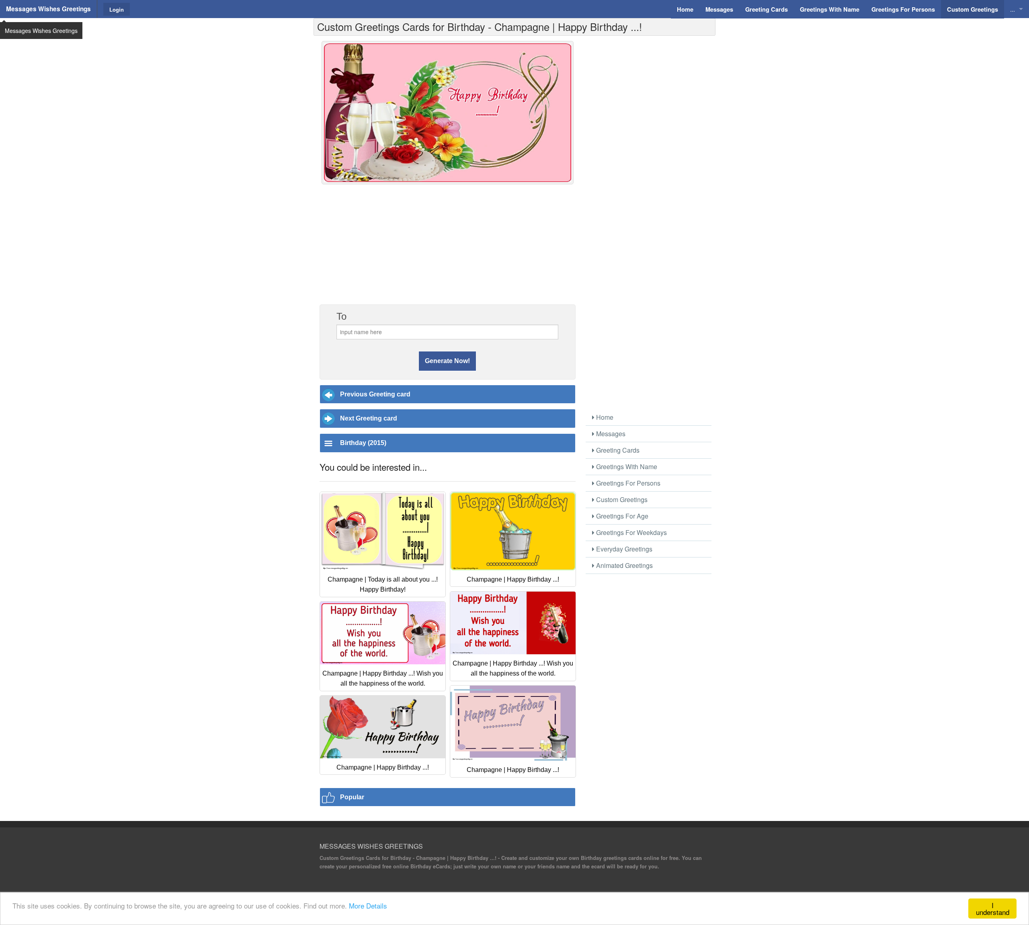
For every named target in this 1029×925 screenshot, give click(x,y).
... (1012, 9)
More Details (368, 905)
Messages (609, 433)
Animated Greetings (623, 565)
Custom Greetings (621, 499)
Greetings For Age (621, 516)
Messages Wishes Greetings (48, 8)
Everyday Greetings (623, 548)
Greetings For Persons (627, 483)
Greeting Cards (617, 450)
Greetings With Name (625, 466)
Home (603, 417)
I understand (992, 908)
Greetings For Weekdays (630, 532)
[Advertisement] (447, 248)
